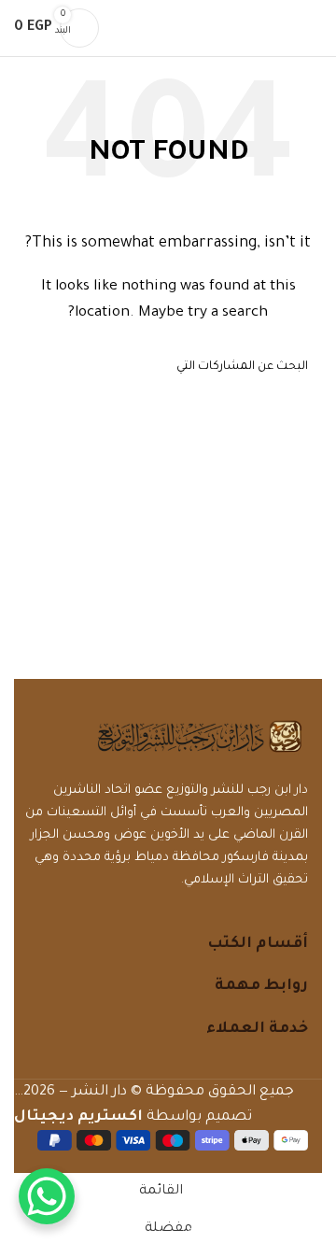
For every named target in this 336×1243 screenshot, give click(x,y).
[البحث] (125, 28)
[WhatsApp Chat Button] (47, 1196)
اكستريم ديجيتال (78, 1117)
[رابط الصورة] (199, 737)
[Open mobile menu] (314, 28)
